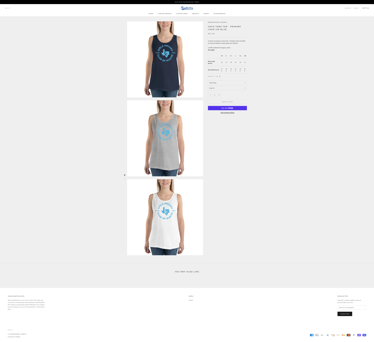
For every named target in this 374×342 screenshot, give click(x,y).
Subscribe (344, 314)
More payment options (227, 112)
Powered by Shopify (14, 337)
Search (356, 8)
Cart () (365, 8)
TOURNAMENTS (219, 13)
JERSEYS (195, 13)
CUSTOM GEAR (182, 13)
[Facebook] (214, 76)
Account (348, 8)
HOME (151, 13)
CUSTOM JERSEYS (165, 13)
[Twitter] (217, 76)
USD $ (7, 8)
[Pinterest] (219, 76)
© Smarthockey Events (17, 334)
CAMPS (206, 13)
